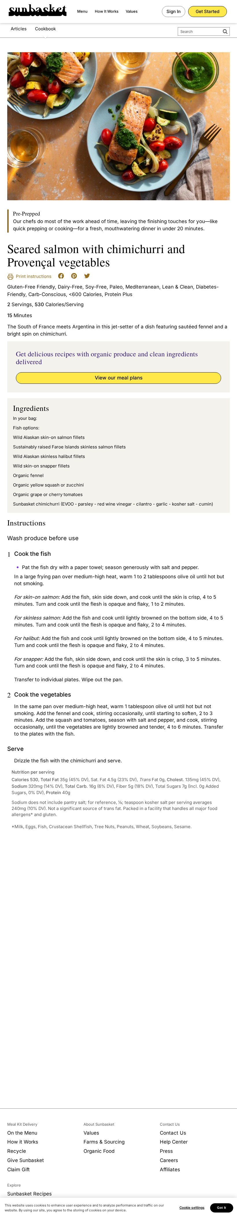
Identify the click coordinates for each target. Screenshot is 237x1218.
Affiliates (170, 1169)
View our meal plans (118, 378)
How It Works (106, 11)
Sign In (173, 11)
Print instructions (33, 276)
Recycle (16, 1151)
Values (132, 11)
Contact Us (173, 1133)
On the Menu (22, 1133)
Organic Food (99, 1151)
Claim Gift (18, 1169)
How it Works (22, 1142)
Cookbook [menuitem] (45, 28)
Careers (169, 1160)
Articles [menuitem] (19, 28)
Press (166, 1151)
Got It (221, 1207)
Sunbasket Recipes (29, 1194)
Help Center (174, 1142)
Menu (82, 11)
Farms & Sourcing (104, 1142)
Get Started (207, 11)
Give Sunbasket (25, 1160)
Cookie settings (192, 1208)
